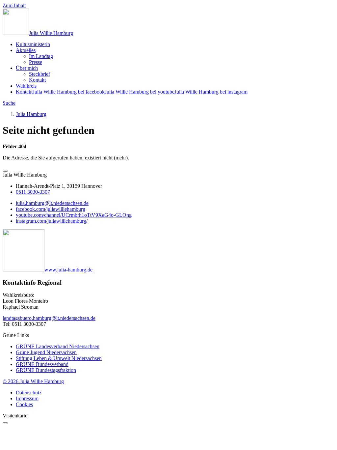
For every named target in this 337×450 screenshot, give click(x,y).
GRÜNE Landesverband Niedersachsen (57, 346)
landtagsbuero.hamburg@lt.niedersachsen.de (49, 318)
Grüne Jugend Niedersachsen (46, 352)
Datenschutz (28, 392)
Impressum (27, 398)
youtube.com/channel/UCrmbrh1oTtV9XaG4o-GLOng (74, 215)
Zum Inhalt (14, 5)
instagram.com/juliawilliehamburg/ (52, 221)
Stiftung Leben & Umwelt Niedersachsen (59, 358)
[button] (5, 171)
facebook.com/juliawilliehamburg (50, 209)
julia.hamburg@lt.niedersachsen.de (52, 203)
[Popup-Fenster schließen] (5, 423)
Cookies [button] (24, 404)
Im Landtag (41, 56)
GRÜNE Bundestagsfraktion (46, 370)
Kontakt (37, 80)
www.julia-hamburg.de (68, 269)
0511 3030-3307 (33, 192)
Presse (35, 62)
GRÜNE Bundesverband (42, 364)
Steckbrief (39, 74)
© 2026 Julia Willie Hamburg (33, 381)
